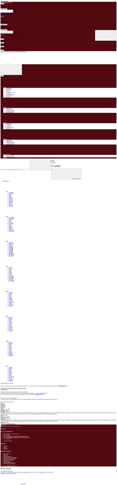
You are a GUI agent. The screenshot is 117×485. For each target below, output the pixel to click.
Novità (52, 161)
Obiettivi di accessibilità (8, 459)
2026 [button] (7, 191)
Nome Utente (16, 10)
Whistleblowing (6, 461)
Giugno (11, 198)
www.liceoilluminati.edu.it (6, 401)
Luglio (10, 199)
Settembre (11, 202)
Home (52, 160)
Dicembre (11, 206)
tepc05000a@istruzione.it (17, 436)
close (2, 75)
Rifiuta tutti (12, 388)
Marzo (10, 195)
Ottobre (10, 203)
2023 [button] (7, 266)
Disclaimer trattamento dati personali (8, 473)
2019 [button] (7, 366)
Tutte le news (6, 181)
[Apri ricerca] (105, 35)
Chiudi (2, 39)
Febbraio (10, 193)
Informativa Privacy (7, 456)
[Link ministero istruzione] (7, 2)
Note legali (5, 455)
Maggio (10, 197)
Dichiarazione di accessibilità (9, 458)
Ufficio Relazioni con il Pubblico (10, 457)
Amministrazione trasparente (9, 463)
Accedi (2, 3)
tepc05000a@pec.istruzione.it (17, 437)
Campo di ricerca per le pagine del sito (9, 169)
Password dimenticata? (5, 14)
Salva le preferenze (11, 423)
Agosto (11, 201)
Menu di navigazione (76, 178)
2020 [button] (7, 341)
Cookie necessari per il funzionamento (9, 398)
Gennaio (11, 192)
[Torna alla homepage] (14, 51)
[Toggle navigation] (11, 69)
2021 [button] (7, 316)
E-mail (14, 31)
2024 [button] (7, 241)
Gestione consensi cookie (8, 462)
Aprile (10, 196)
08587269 (7, 435)
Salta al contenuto (4, 1)
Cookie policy (6, 453)
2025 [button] (7, 216)
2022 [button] (7, 291)
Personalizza (3, 388)
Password (15, 11)
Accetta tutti (21, 388)
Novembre (11, 204)
